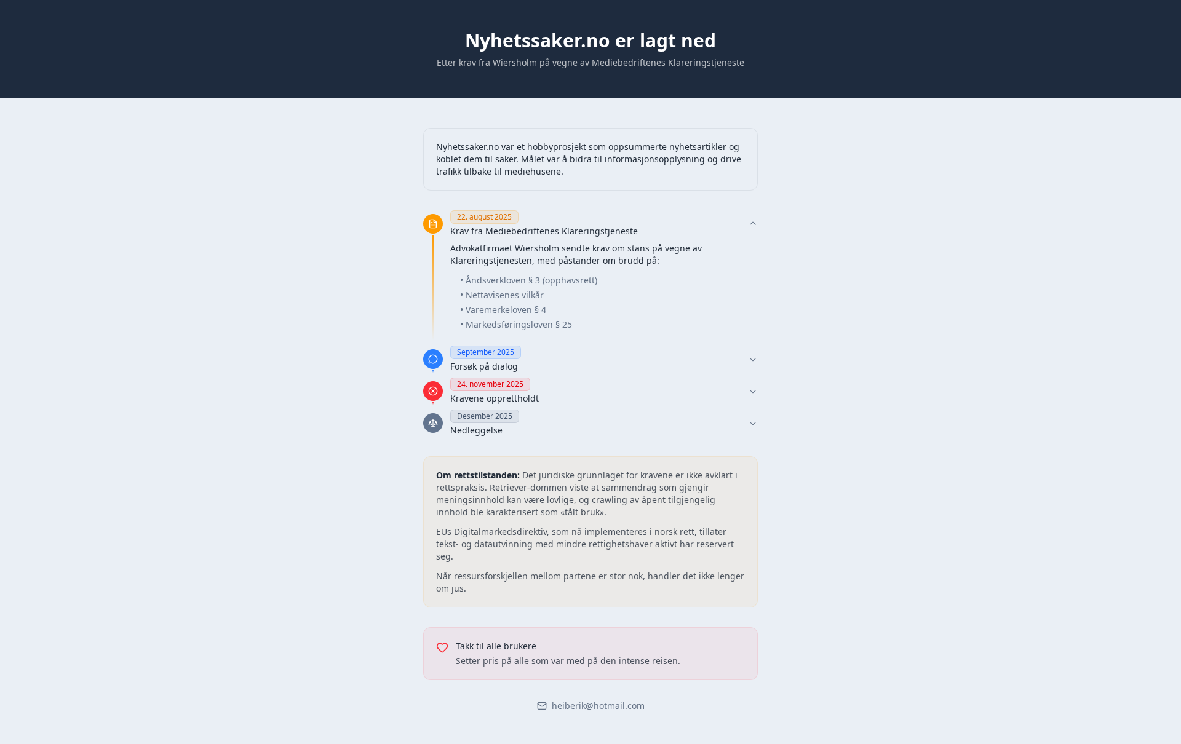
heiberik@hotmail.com (598, 705)
